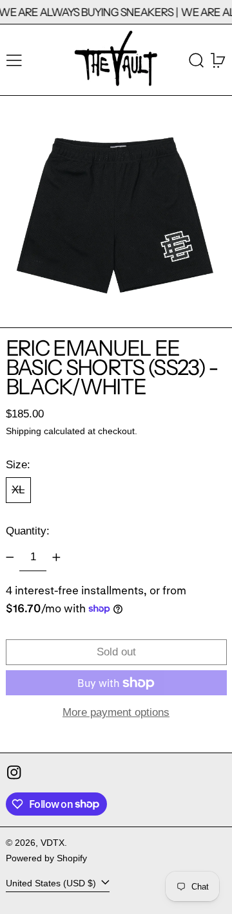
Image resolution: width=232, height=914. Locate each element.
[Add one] (56, 557)
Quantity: (28, 531)
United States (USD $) (52, 883)
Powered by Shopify (46, 858)
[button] (196, 60)
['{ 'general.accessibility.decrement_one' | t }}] (9, 557)
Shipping (23, 431)
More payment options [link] (116, 712)
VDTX (52, 843)
